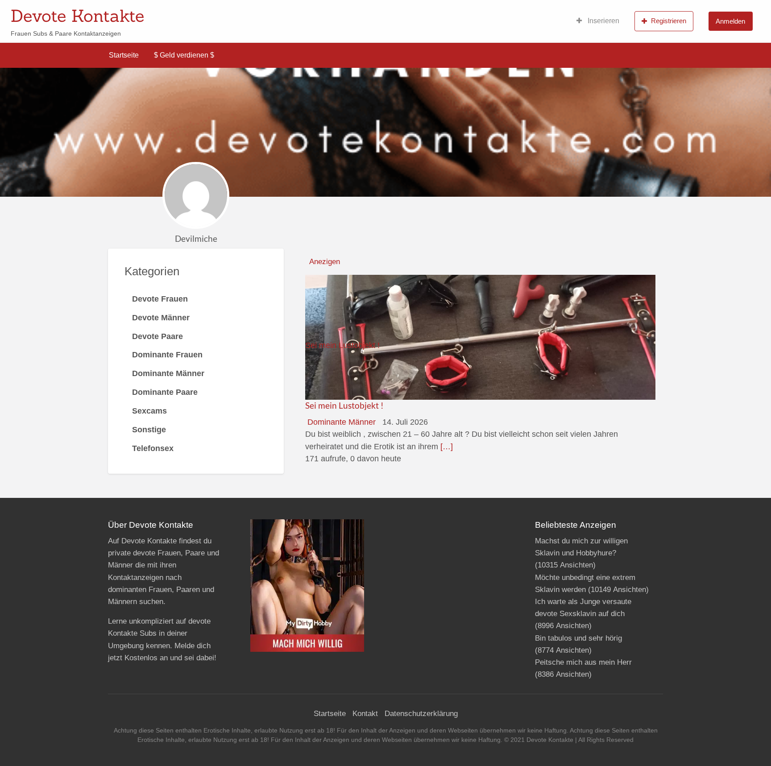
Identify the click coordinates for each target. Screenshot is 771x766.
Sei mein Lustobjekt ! (344, 405)
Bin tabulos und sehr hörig (578, 638)
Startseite (124, 55)
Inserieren (602, 21)
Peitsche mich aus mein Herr (583, 662)
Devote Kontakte (77, 15)
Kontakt (365, 713)
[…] (446, 446)
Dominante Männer (341, 422)
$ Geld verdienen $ (184, 55)
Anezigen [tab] (324, 261)
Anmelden (730, 21)
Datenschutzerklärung (421, 713)
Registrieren (668, 21)
